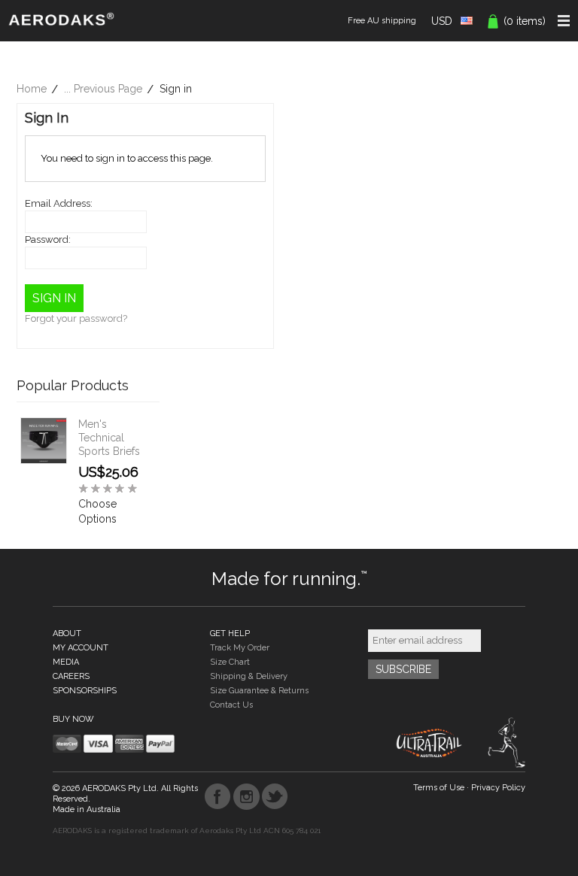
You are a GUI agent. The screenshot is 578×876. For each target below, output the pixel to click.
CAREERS (71, 676)
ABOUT (67, 633)
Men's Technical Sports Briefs (109, 437)
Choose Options (97, 511)
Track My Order (239, 648)
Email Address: (59, 203)
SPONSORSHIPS (85, 691)
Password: (48, 239)
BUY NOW (73, 719)
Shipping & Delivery (248, 676)
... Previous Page (103, 89)
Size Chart (230, 662)
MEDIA (66, 662)
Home (32, 89)
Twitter (275, 797)
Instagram (246, 797)
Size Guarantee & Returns (259, 691)
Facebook (218, 797)
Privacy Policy (498, 788)
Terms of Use (438, 788)
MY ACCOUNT (80, 648)
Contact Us (231, 705)
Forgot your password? (76, 318)
